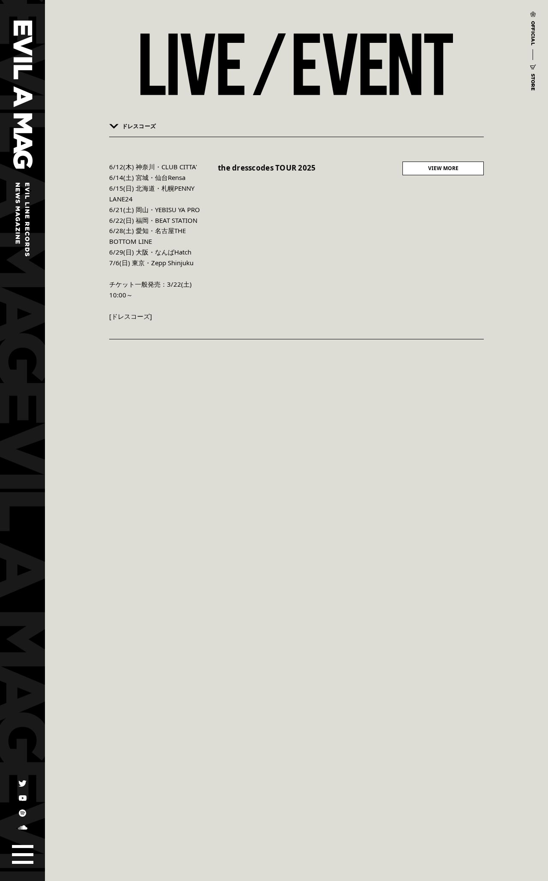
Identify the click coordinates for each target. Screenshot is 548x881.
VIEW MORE (443, 168)
